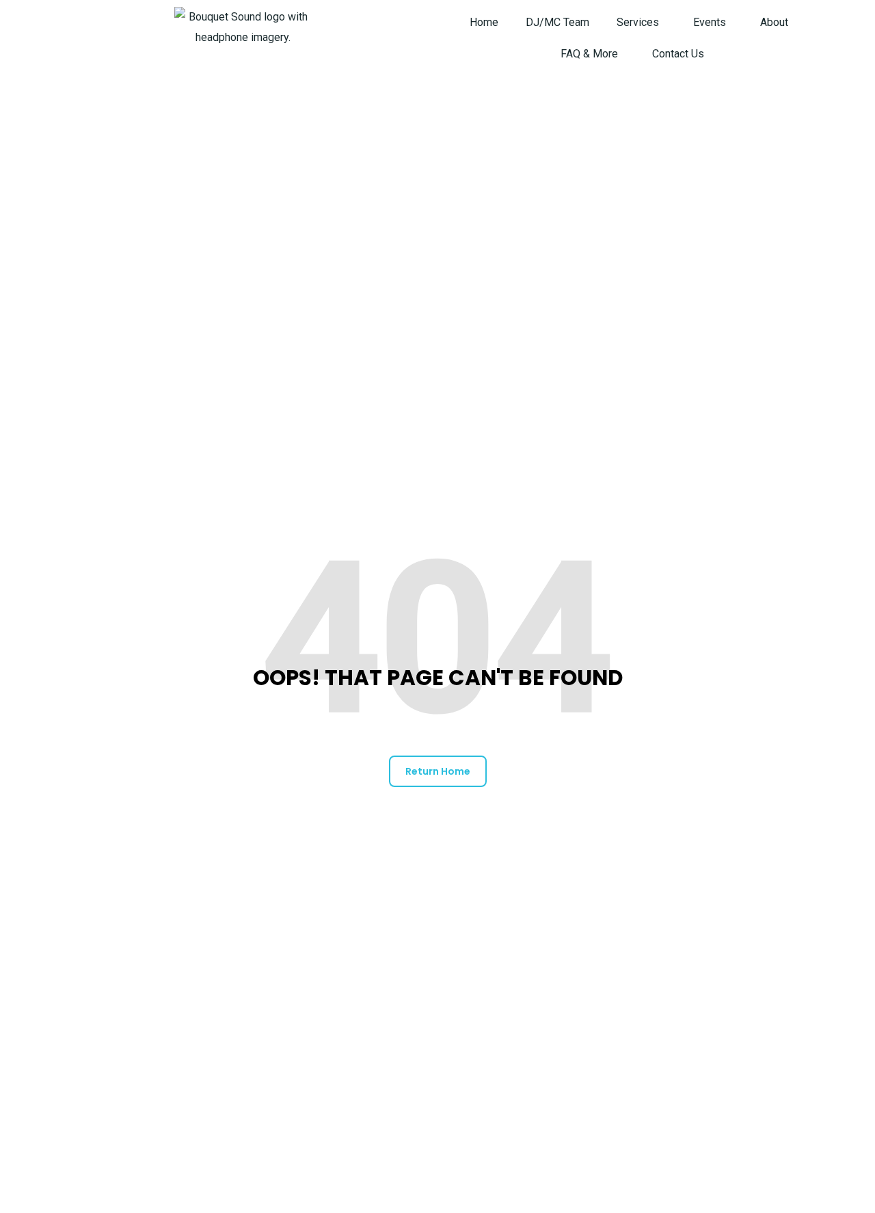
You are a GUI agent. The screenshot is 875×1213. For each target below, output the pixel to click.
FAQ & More (589, 53)
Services (638, 22)
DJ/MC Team (557, 22)
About (774, 22)
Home (484, 22)
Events (709, 22)
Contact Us (678, 53)
